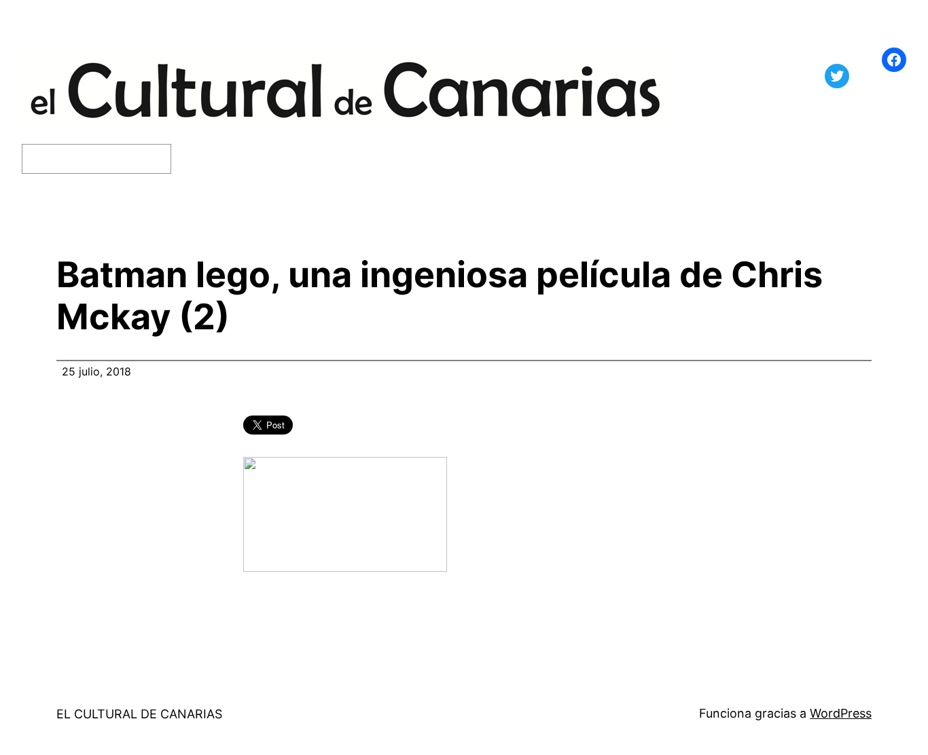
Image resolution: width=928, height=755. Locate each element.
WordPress (841, 713)
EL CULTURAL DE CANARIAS (139, 714)
